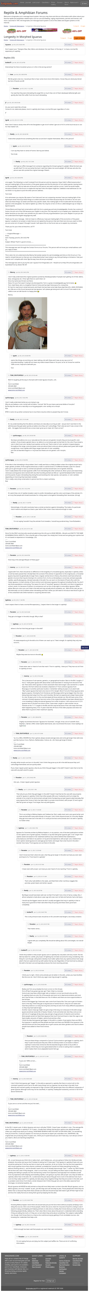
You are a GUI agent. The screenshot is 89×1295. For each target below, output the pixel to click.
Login (83, 26)
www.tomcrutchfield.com (16, 390)
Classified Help (77, 1261)
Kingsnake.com (31, 1288)
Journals (28, 2)
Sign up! (51, 1281)
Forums (48, 1265)
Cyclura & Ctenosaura (17, 26)
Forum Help (76, 1265)
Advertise (35, 1261)
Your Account (36, 1267)
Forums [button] (59, 2)
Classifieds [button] (45, 2)
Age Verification (64, 1265)
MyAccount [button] (74, 2)
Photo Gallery (53, 3)
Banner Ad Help (78, 1259)
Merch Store (67, 3)
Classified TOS (63, 1263)
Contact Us (76, 1263)
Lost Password (37, 1265)
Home (22, 2)
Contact (68, 44)
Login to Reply (79, 38)
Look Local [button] (35, 2)
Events (48, 1261)
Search (77, 26)
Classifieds (35, 1263)
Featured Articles (51, 1263)
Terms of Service (64, 1261)
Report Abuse (79, 44)
